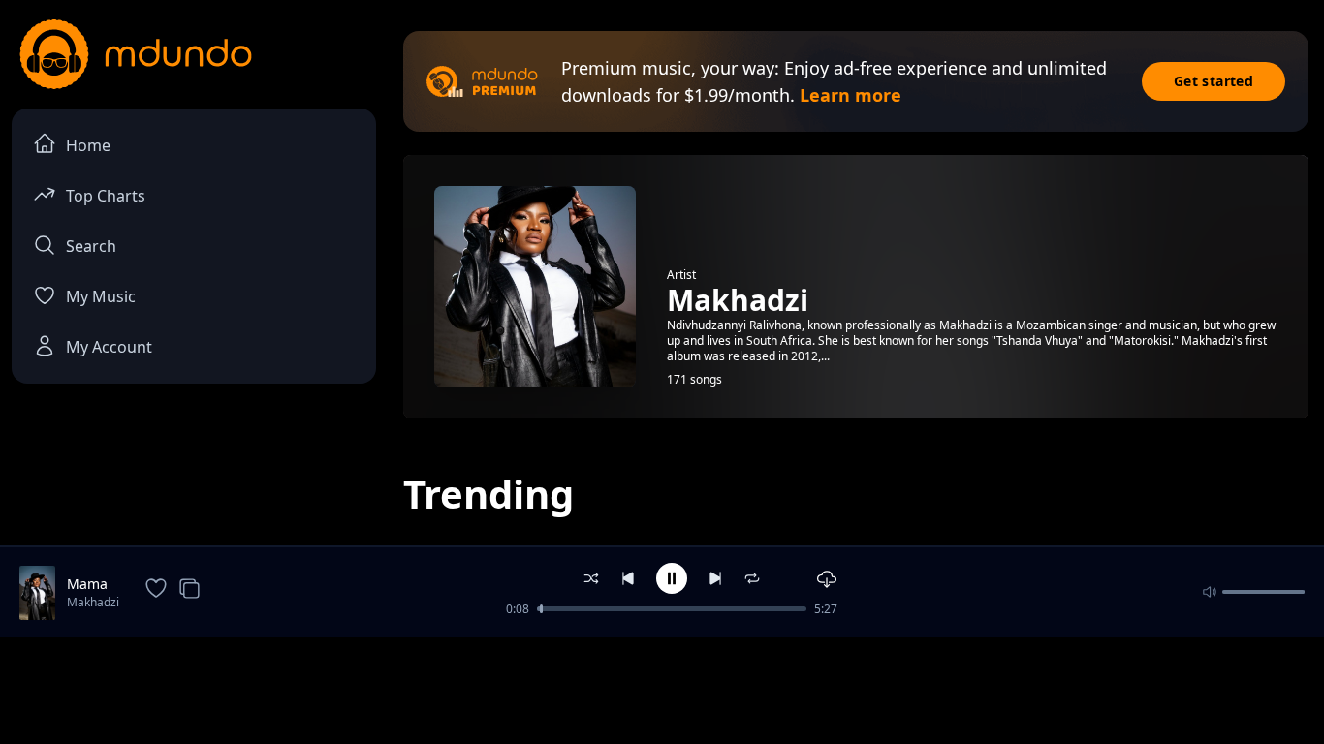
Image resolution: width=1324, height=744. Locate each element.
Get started (1213, 81)
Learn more (850, 95)
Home (88, 145)
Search (91, 246)
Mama (87, 583)
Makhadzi (93, 602)
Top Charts (105, 195)
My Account (109, 346)
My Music (101, 296)
